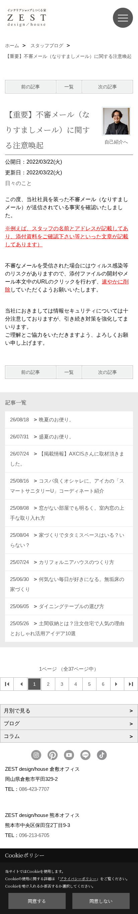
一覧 (69, 86)
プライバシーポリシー (78, 878)
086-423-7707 (34, 789)
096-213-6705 (34, 835)
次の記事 (107, 86)
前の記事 (30, 86)
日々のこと (18, 183)
